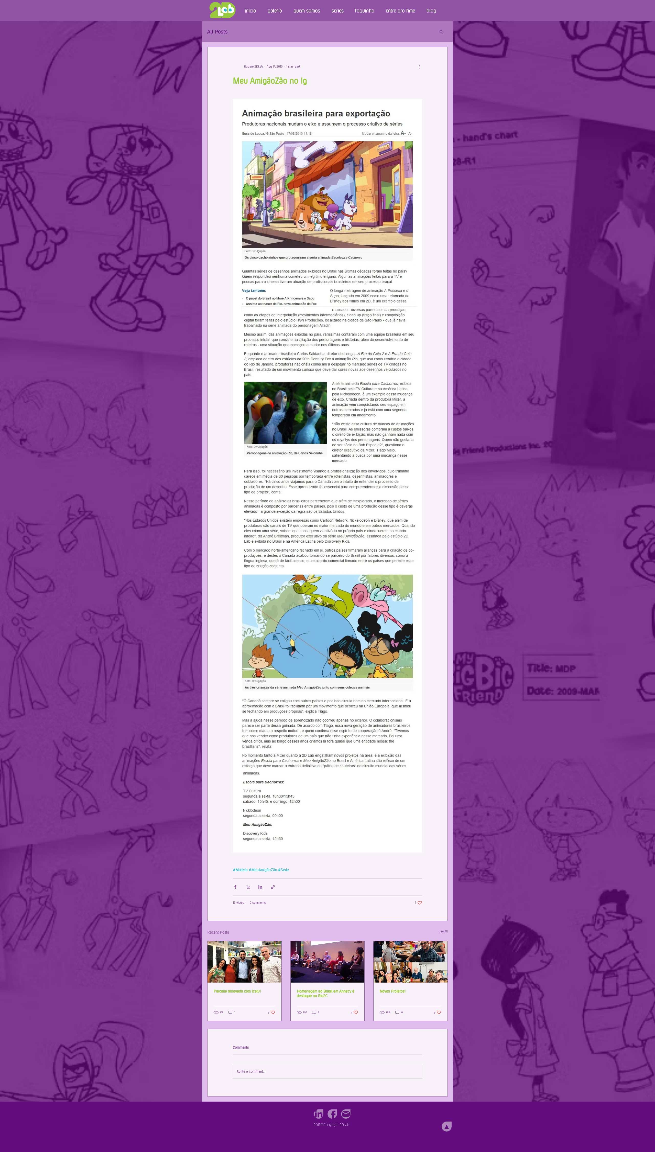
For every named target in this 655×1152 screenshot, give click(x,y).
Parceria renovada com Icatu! (237, 991)
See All (443, 931)
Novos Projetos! (393, 991)
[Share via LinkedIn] (260, 887)
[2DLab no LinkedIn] (319, 1114)
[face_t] (332, 1114)
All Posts (217, 31)
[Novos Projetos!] (410, 962)
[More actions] (419, 66)
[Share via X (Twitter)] (247, 887)
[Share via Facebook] (235, 887)
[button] (441, 31)
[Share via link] (272, 887)
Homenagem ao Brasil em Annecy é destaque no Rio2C (325, 993)
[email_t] (346, 1114)
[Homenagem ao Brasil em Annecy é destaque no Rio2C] (328, 962)
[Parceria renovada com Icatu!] (244, 962)
